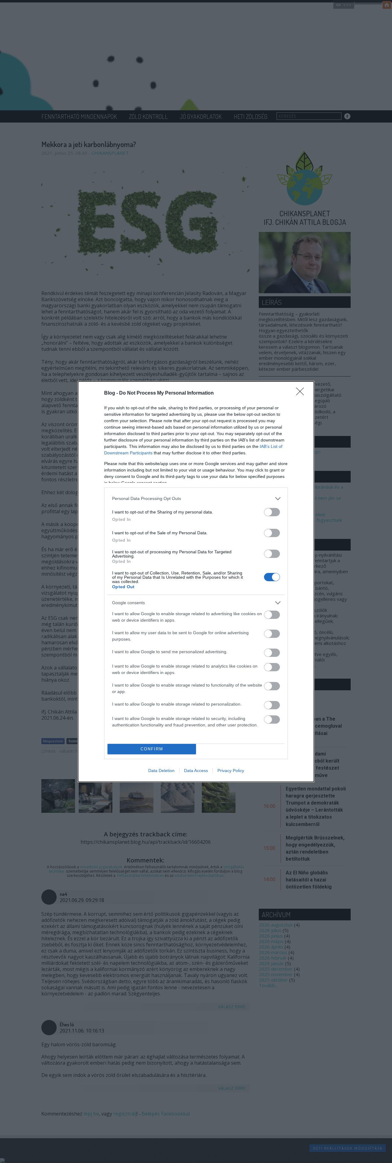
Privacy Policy (230, 770)
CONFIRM (152, 749)
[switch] (272, 512)
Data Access (196, 770)
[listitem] (196, 498)
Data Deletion (161, 770)
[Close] (302, 393)
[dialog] (196, 581)
